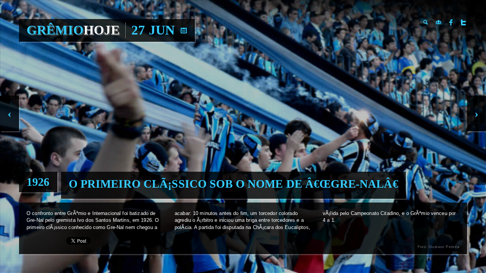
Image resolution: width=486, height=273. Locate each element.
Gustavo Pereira (444, 247)
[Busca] (426, 22)
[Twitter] (463, 22)
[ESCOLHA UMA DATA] (183, 30)
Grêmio (73, 30)
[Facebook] (451, 22)
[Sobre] (438, 22)
